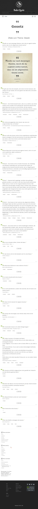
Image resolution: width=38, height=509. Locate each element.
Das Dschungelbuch (11, 317)
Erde (4, 389)
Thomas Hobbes (5, 153)
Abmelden (17, 490)
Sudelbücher (14, 360)
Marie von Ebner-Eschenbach (7, 267)
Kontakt (7, 496)
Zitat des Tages (18, 485)
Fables (11, 244)
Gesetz (4, 96)
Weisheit (13, 294)
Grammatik (9, 330)
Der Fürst (10, 93)
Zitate (6, 16)
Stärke (13, 96)
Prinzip (17, 362)
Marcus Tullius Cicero (5, 421)
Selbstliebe (21, 362)
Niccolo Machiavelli (5, 93)
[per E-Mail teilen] (19, 51)
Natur (12, 246)
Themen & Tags (8, 488)
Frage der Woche (18, 491)
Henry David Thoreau (5, 387)
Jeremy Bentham (5, 140)
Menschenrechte (26, 114)
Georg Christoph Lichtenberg (7, 360)
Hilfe (8, 246)
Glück (12, 389)
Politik (12, 362)
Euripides (3, 373)
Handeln (15, 234)
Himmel (16, 389)
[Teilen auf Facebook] (17, 51)
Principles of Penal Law (12, 140)
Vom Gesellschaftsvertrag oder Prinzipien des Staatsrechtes (20, 125)
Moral (8, 362)
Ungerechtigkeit (10, 269)
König (14, 330)
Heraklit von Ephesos (5, 255)
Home (7, 485)
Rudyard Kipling (4, 317)
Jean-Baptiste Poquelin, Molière (7, 328)
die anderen (5, 114)
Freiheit (10, 114)
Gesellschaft (15, 114)
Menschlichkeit (10, 142)
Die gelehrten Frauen (16, 328)
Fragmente (7, 398)
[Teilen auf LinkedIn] (21, 51)
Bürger (4, 194)
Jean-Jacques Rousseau (6, 125)
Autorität (4, 294)
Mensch (9, 96)
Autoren (7, 489)
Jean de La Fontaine (5, 244)
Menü (7, 490)
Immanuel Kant (4, 46)
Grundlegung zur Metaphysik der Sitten (14, 46)
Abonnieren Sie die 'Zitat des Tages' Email (30, 489)
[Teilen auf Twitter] (29, 484)
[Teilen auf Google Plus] (32, 484)
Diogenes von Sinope (5, 278)
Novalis (3, 398)
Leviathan (9, 153)
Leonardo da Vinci (5, 303)
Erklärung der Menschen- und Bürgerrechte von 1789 (11, 112)
